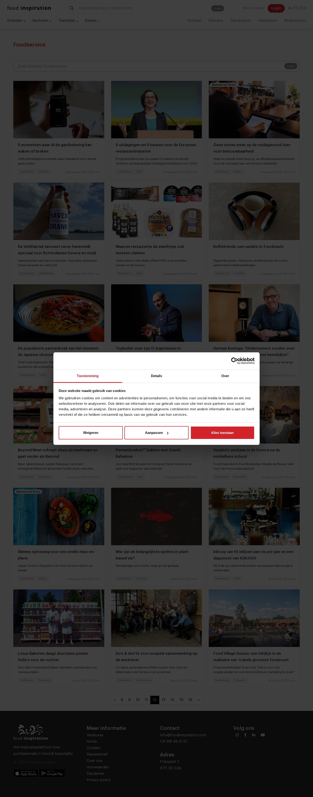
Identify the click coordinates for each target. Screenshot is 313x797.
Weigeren (90, 433)
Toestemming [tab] (88, 376)
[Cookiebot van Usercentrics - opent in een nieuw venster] (234, 360)
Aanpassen (154, 433)
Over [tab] (225, 376)
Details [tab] (156, 376)
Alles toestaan (222, 433)
